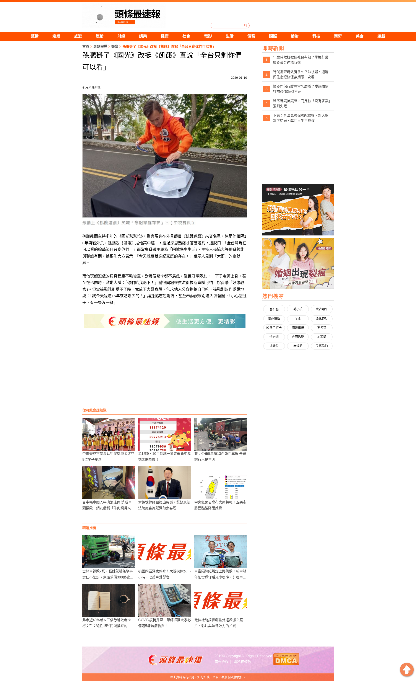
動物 (295, 36)
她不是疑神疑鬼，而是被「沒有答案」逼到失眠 (301, 103)
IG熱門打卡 (274, 327)
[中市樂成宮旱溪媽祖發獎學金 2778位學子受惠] (108, 434)
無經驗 (297, 346)
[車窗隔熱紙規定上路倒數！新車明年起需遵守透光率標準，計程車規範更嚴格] (220, 551)
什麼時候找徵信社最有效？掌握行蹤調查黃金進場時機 (300, 60)
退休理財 (322, 318)
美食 (360, 36)
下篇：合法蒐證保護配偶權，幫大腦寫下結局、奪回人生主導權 (300, 118)
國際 (273, 36)
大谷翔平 (322, 309)
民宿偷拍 (322, 346)
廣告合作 (221, 662)
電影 (208, 36)
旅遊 (78, 36)
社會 (186, 36)
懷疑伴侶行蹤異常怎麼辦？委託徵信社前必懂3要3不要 (300, 89)
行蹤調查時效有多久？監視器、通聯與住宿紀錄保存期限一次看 (300, 74)
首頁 (85, 46)
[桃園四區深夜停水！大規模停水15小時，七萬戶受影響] (164, 551)
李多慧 (321, 327)
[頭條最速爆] (124, 15)
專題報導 (100, 46)
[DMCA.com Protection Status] (286, 658)
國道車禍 (298, 327)
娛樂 (143, 36)
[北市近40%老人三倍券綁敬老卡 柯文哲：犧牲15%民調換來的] (108, 600)
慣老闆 (274, 336)
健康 (165, 36)
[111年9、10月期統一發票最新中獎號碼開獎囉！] (164, 434)
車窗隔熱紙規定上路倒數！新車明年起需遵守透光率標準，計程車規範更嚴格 (220, 577)
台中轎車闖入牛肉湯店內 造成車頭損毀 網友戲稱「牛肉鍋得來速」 (107, 508)
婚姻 (56, 36)
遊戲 (381, 36)
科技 (316, 36)
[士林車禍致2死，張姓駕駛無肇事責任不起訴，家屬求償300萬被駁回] (108, 551)
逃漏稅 (274, 346)
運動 (100, 36)
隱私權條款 (242, 662)
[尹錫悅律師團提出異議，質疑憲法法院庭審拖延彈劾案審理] (164, 482)
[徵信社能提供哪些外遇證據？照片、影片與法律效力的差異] (220, 600)
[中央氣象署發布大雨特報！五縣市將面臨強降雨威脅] (220, 482)
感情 (35, 36)
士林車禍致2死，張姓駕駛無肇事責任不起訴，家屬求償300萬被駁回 (107, 577)
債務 (251, 36)
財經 (121, 36)
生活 (230, 36)
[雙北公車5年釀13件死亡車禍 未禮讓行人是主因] (220, 434)
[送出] (245, 25)
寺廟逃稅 (298, 336)
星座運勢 (274, 318)
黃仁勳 (274, 309)
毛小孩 (297, 309)
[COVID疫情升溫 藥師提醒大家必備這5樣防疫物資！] (164, 600)
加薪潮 (321, 336)
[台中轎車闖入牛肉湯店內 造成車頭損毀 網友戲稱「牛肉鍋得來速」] (108, 482)
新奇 (338, 36)
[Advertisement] (164, 371)
